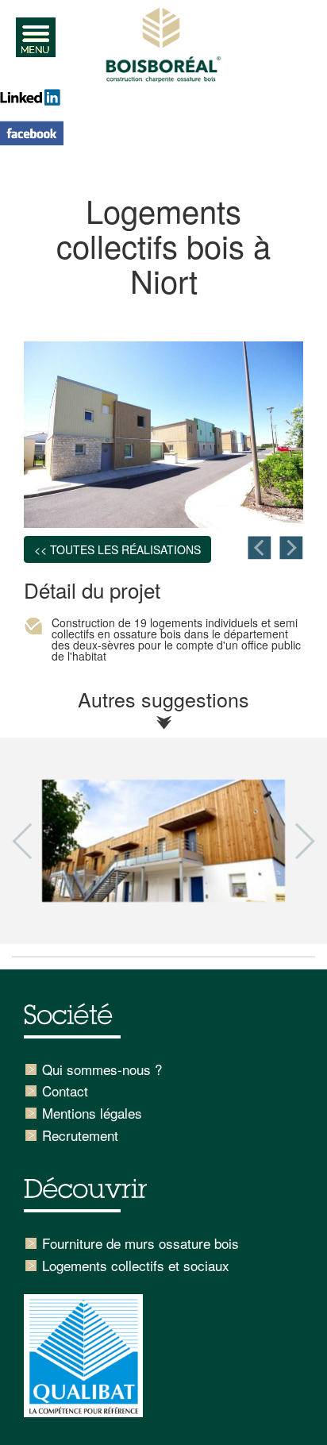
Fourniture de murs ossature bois (140, 1243)
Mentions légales (92, 1113)
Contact (65, 1090)
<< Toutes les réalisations (117, 549)
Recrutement (80, 1135)
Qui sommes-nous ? (102, 1069)
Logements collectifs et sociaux (135, 1265)
